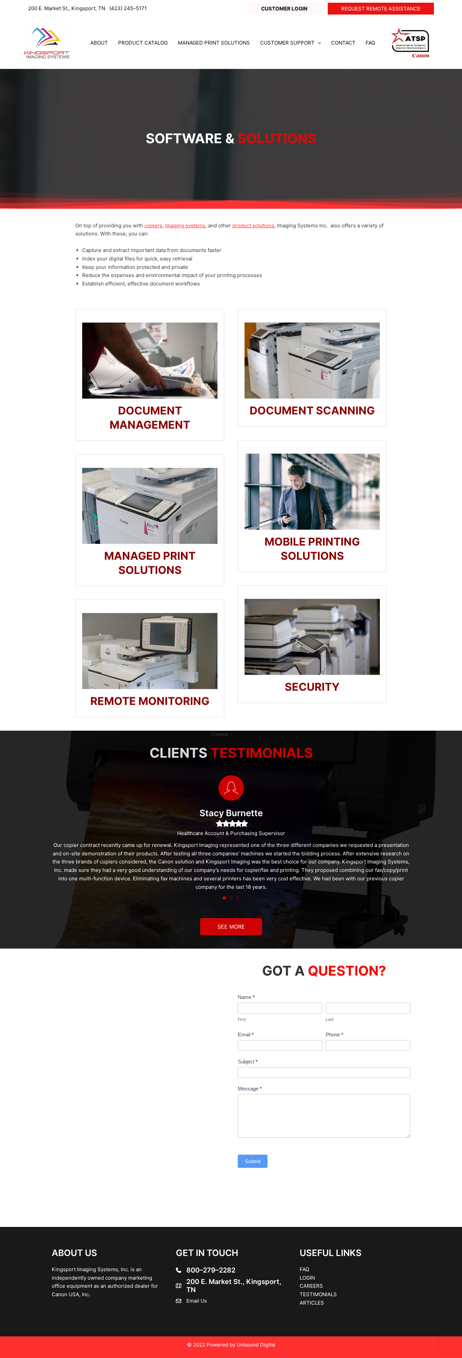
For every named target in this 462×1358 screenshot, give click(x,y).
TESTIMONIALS (318, 1294)
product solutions (253, 225)
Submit (252, 1161)
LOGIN (307, 1278)
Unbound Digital (256, 1344)
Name (246, 997)
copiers (153, 225)
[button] (284, 9)
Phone (334, 1034)
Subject (248, 1061)
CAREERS (311, 1286)
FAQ (304, 1269)
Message (250, 1088)
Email (246, 1034)
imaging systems (185, 225)
